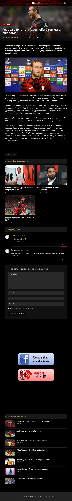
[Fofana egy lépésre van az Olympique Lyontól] (10, 461)
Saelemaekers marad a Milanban (29, 431)
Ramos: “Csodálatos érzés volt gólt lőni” (19, 219)
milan (8, 154)
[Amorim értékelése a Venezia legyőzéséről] (52, 175)
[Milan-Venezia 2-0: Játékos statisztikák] (10, 452)
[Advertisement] (36, 336)
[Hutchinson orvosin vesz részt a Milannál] (10, 481)
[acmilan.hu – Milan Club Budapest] (37, 3)
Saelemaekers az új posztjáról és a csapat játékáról (19, 189)
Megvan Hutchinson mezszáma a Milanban (33, 421)
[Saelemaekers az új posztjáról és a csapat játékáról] (20, 175)
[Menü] (7, 3)
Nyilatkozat (7, 25)
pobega (14, 154)
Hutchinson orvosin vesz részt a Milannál (32, 479)
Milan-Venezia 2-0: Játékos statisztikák (31, 450)
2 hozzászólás (34, 37)
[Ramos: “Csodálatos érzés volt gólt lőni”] (20, 205)
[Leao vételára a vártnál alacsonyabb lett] (10, 442)
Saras (13, 236)
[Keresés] (65, 3)
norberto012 (12, 37)
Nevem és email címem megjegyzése (21, 308)
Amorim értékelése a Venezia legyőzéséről (49, 189)
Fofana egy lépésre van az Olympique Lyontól (33, 460)
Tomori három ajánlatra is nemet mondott (32, 469)
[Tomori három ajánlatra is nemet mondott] (10, 471)
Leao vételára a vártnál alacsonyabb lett (32, 440)
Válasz (63, 245)
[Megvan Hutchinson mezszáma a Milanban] (10, 423)
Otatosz (14, 250)
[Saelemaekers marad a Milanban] (10, 433)
